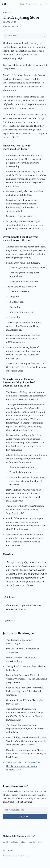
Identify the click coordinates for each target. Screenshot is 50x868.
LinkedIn (14, 842)
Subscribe (25, 816)
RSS (4, 850)
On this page (11, 36)
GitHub (5, 842)
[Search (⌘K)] (41, 4)
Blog (22, 4)
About (35, 4)
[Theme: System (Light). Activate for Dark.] (46, 4)
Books (28, 4)
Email (10, 850)
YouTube (32, 842)
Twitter (23, 842)
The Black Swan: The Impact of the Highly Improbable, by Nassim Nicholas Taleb (23, 766)
